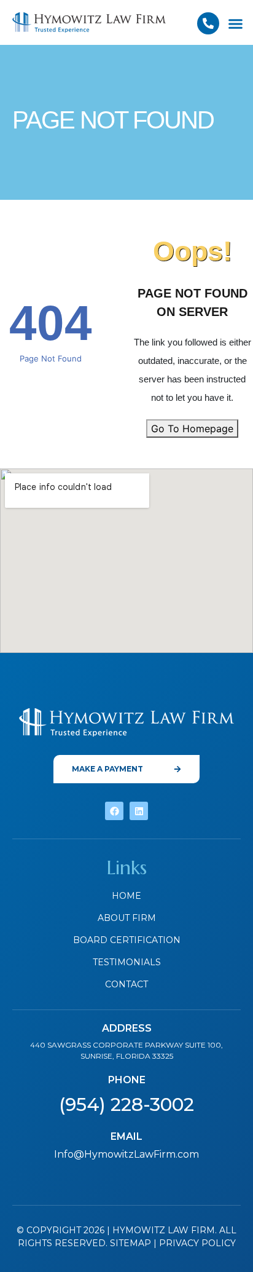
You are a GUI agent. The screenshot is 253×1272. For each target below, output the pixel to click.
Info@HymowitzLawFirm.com (126, 1154)
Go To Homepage (192, 428)
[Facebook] (114, 811)
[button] (235, 24)
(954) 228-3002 (126, 1104)
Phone (127, 1080)
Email (126, 1136)
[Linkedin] (139, 811)
